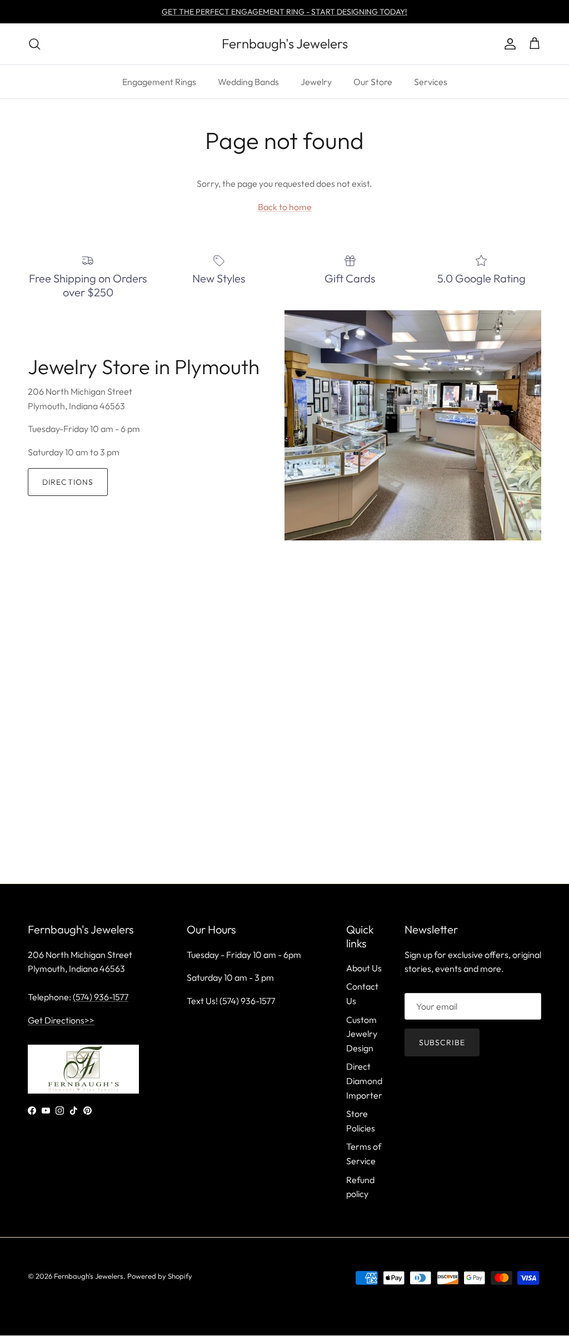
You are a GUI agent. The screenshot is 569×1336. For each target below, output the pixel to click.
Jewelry (316, 81)
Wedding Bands (248, 81)
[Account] (508, 44)
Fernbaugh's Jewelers (88, 1276)
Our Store (372, 81)
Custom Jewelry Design (361, 1034)
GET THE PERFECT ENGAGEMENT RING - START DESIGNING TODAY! (284, 12)
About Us (364, 968)
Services (430, 81)
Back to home (285, 206)
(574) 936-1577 (100, 996)
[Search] (34, 44)
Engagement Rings (159, 81)
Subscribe (442, 1042)
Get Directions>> (61, 1020)
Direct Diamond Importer (364, 1080)
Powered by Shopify (159, 1276)
